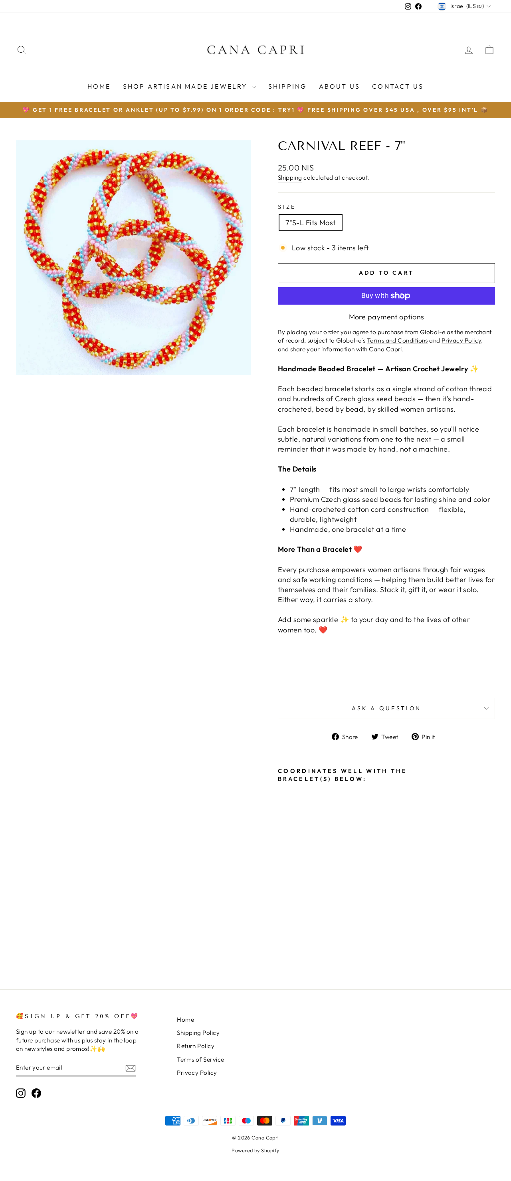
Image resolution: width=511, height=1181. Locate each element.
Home (99, 86)
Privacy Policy (197, 1072)
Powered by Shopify (255, 1150)
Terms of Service (200, 1059)
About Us (339, 86)
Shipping (287, 86)
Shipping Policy (198, 1032)
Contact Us (398, 86)
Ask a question (386, 708)
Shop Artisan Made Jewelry (186, 86)
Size (287, 206)
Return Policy (195, 1046)
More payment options (386, 316)
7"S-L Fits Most (310, 222)
